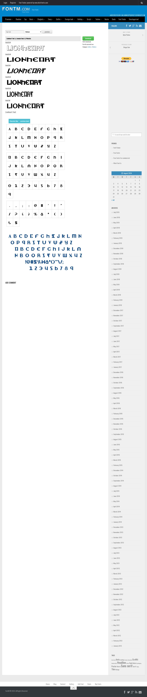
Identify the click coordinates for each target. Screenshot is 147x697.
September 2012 (118, 604)
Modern (94, 47)
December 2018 (118, 248)
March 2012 (117, 635)
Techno (97, 19)
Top (25, 19)
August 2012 (117, 609)
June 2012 (116, 620)
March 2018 (117, 295)
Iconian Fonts (20, 38)
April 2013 (116, 568)
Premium (8, 19)
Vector (107, 19)
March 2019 (117, 233)
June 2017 (116, 341)
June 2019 (116, 217)
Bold (117, 659)
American (113, 660)
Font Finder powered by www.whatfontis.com (33, 2)
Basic (31, 19)
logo (130, 663)
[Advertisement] (126, 95)
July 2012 (116, 615)
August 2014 (117, 486)
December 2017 (118, 310)
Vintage (117, 670)
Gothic (58, 19)
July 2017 (116, 336)
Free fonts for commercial (121, 158)
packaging (139, 663)
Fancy (50, 19)
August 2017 (117, 331)
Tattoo (137, 667)
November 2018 (118, 253)
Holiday (79, 19)
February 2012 (117, 640)
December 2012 (118, 589)
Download (88, 38)
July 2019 (116, 212)
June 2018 (116, 279)
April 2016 (116, 403)
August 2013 (117, 548)
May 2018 (116, 284)
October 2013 (117, 537)
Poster (114, 666)
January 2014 (117, 522)
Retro (119, 666)
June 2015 (116, 444)
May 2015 (116, 449)
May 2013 (116, 563)
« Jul (112, 200)
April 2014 (116, 506)
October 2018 (117, 258)
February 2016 (117, 413)
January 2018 (117, 305)
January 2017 (117, 367)
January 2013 (117, 584)
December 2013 (118, 527)
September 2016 (118, 388)
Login (5, 2)
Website (28, 38)
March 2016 (117, 408)
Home (48, 684)
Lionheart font (11, 38)
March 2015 (117, 460)
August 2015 (117, 439)
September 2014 (118, 480)
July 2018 (116, 274)
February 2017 (117, 362)
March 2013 (117, 573)
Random (18, 19)
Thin (113, 669)
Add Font (81, 684)
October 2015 (117, 429)
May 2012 (116, 625)
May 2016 (116, 398)
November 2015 (118, 424)
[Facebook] (126, 26)
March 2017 (117, 357)
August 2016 (117, 393)
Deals (114, 19)
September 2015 (118, 434)
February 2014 (117, 517)
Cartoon (126, 660)
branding (121, 660)
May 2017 (116, 346)
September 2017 (118, 326)
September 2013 (118, 542)
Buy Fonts (98, 684)
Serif (134, 666)
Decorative (130, 660)
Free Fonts (116, 153)
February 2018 (117, 300)
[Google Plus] (133, 26)
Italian (127, 663)
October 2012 (117, 599)
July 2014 (116, 491)
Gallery (71, 684)
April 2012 (116, 630)
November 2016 (118, 377)
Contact (62, 684)
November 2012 (118, 594)
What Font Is (117, 163)
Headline (121, 662)
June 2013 (116, 558)
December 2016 (118, 372)
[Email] (140, 26)
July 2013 (116, 553)
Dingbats (40, 19)
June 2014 (116, 496)
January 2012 (117, 646)
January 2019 (117, 243)
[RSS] (137, 26)
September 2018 (118, 264)
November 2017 (118, 315)
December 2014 (118, 470)
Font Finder (122, 19)
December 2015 (118, 418)
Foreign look (69, 19)
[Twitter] (130, 26)
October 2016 (117, 382)
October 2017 (117, 320)
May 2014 (116, 501)
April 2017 (116, 351)
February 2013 (117, 579)
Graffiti (135, 659)
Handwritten (114, 663)
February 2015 (117, 465)
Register (13, 2)
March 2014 (117, 511)
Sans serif (126, 665)
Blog (54, 684)
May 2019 (116, 222)
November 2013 (118, 532)
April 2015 (116, 455)
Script (89, 19)
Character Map (14, 121)
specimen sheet (24, 121)
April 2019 (116, 227)
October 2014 (117, 475)
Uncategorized (133, 19)
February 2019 (117, 238)
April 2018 (116, 289)
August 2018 (117, 269)
